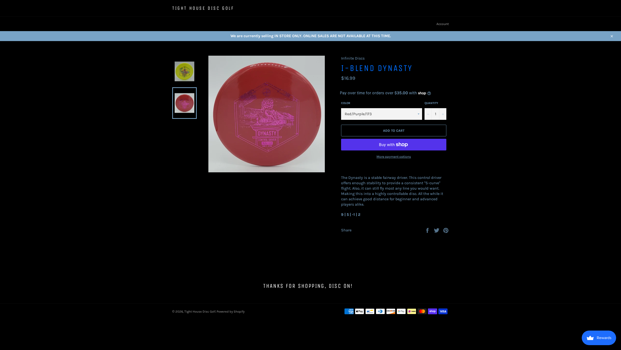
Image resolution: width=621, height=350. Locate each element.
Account (442, 24)
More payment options (393, 157)
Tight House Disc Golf (203, 8)
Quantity (431, 103)
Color (345, 103)
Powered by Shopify (231, 311)
